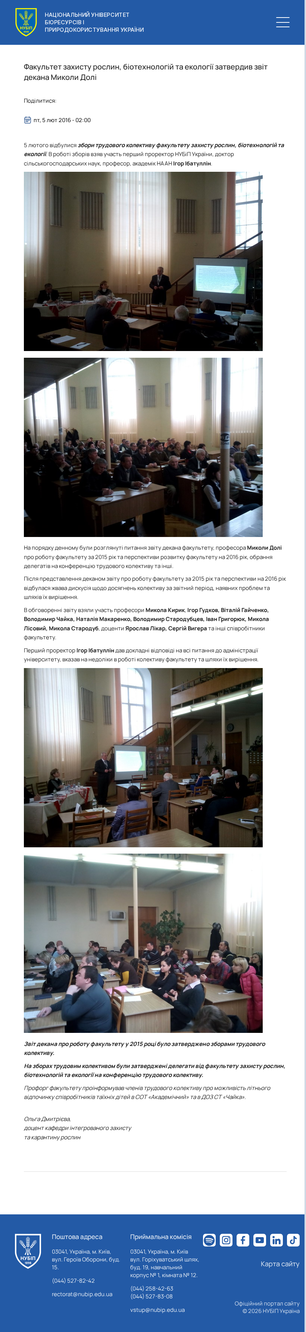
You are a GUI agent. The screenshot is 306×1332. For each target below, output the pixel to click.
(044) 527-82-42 (73, 1281)
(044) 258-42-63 (151, 1288)
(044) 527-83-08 (151, 1296)
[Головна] (28, 1251)
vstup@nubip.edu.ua (157, 1310)
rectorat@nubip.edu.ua (82, 1294)
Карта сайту (280, 1263)
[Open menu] (283, 22)
